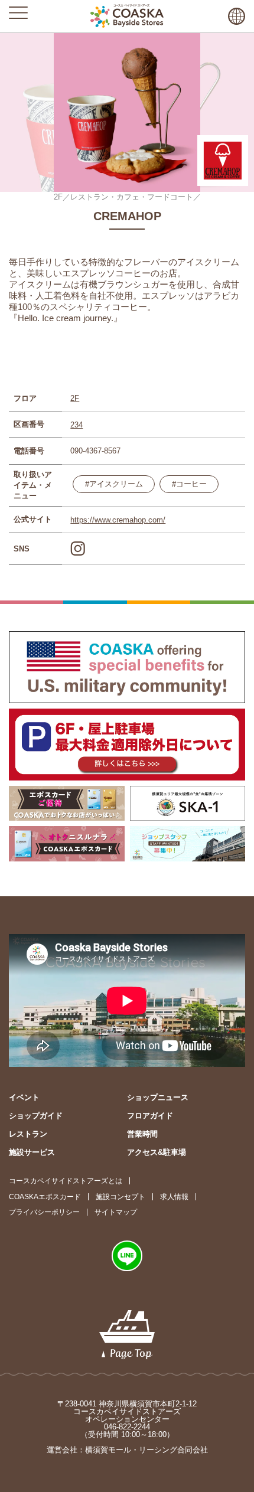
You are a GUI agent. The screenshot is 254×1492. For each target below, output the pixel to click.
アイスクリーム (116, 483)
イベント (24, 1097)
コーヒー (191, 483)
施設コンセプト (120, 1197)
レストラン (28, 1133)
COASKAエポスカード (45, 1197)
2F (74, 398)
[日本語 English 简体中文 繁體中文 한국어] (236, 16)
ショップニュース (157, 1097)
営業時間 (142, 1133)
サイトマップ (116, 1212)
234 (76, 424)
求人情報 (174, 1197)
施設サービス (32, 1152)
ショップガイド (36, 1115)
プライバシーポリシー (44, 1212)
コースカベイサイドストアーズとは (65, 1181)
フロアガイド (150, 1115)
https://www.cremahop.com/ (117, 519)
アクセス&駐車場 (156, 1152)
